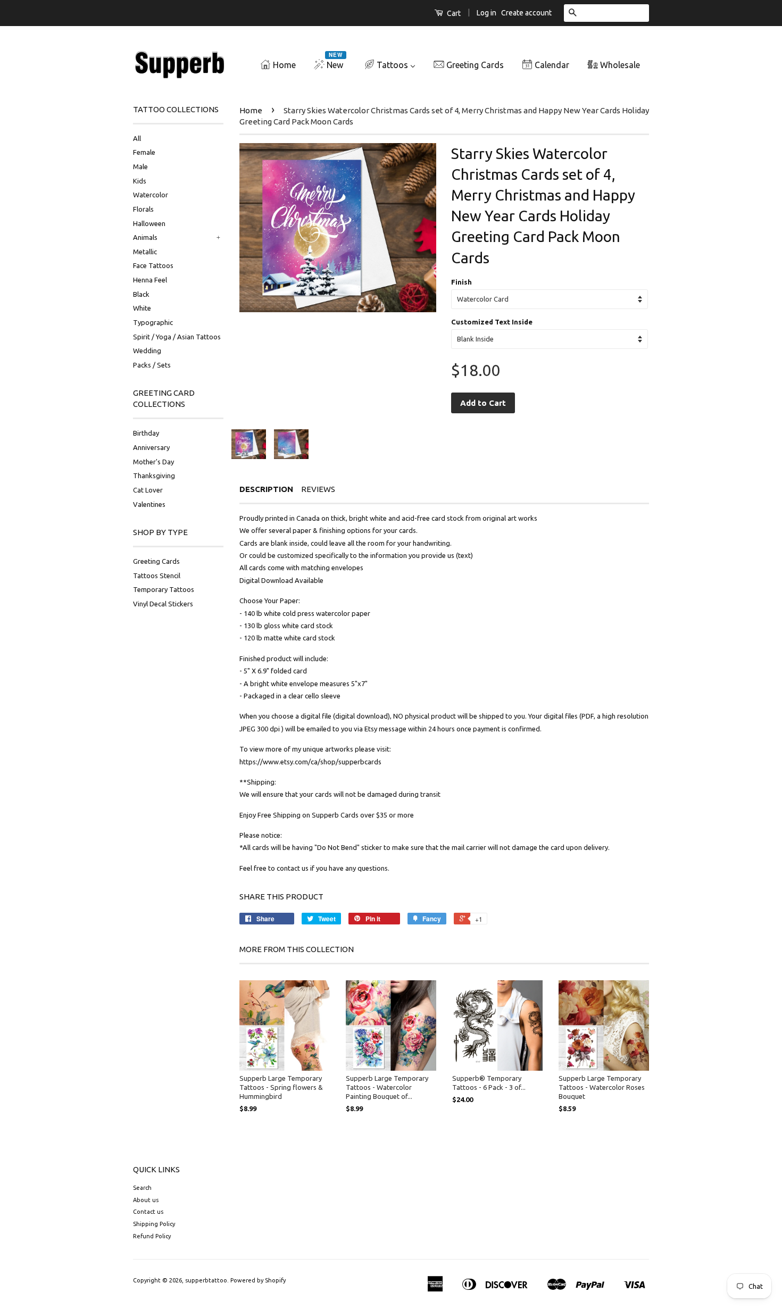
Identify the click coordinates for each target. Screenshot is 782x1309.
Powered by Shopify (258, 1280)
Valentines (149, 504)
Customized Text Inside (492, 322)
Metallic (145, 251)
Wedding (147, 350)
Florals (143, 209)
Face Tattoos (153, 265)
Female (144, 152)
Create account (526, 13)
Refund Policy (152, 1236)
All (137, 138)
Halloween (149, 223)
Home (250, 110)
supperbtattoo (206, 1280)
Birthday (146, 433)
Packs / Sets (152, 365)
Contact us (148, 1211)
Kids (139, 181)
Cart (453, 13)
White (142, 308)
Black (141, 294)
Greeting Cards (156, 561)
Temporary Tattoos (163, 589)
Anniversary (151, 447)
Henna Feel (150, 280)
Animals (145, 237)
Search (142, 1188)
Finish (461, 282)
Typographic (153, 322)
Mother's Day (153, 461)
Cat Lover (148, 490)
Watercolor (150, 194)
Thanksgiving (154, 475)
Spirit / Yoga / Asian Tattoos (177, 336)
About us (146, 1200)
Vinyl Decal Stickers (163, 603)
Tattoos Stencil (156, 575)
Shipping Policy (154, 1224)
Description (266, 489)
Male (140, 166)
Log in (486, 13)
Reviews (318, 489)
